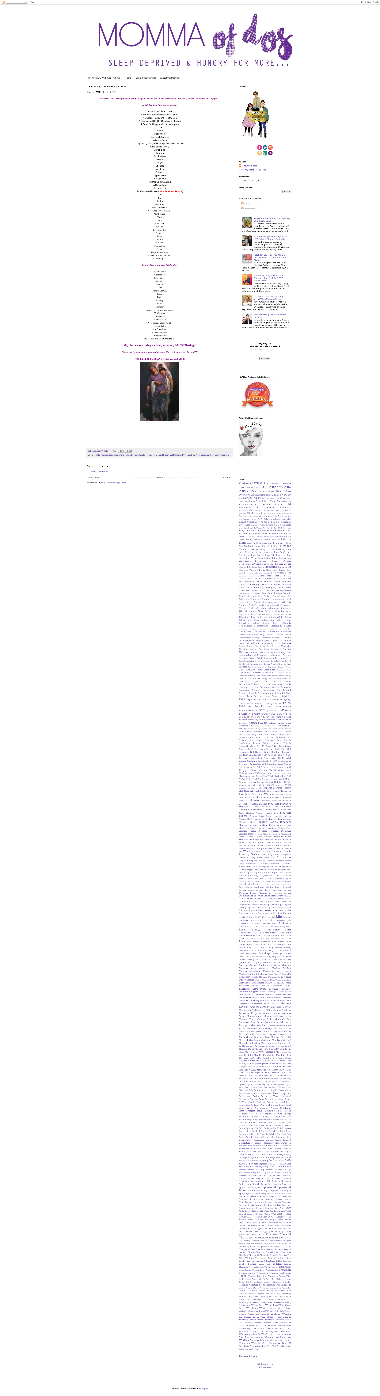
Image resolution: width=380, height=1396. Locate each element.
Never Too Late (265, 1061)
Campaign (259, 587)
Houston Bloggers (279, 803)
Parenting (279, 1093)
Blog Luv (280, 555)
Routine (270, 1149)
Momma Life (274, 1004)
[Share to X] (125, 451)
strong (288, 1199)
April (254, 519)
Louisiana (286, 938)
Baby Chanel (257, 528)
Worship (255, 1343)
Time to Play (273, 1258)
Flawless (275, 732)
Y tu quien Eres (257, 1346)
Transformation (247, 1273)
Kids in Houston (282, 875)
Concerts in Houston (280, 629)
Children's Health (247, 608)
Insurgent (280, 861)
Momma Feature (282, 994)
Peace (288, 1099)
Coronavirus (266, 638)
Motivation (252, 1040)
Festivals (264, 726)
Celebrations (244, 599)
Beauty (249, 540)
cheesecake (276, 599)
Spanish (277, 1184)
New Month (272, 1070)
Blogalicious (261, 561)
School (258, 1157)
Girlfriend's (132, 455)
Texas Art (256, 1223)
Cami (288, 581)
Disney (242, 673)
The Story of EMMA (278, 1247)
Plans (288, 1111)
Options (242, 1084)
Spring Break (266, 1194)
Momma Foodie (265, 998)
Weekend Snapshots (261, 1302)
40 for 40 (284, 498)
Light (274, 924)
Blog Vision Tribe (267, 558)
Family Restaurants (265, 717)
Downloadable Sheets (275, 676)
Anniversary (245, 519)
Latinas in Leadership (257, 899)
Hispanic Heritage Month (250, 788)
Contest (288, 635)
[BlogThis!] (122, 451)
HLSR (256, 791)
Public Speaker (246, 1128)
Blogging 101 (284, 567)
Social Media (278, 1181)
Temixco (287, 1220)
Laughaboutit (244, 905)
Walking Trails (267, 1297)
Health (281, 779)
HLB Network (246, 791)
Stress (279, 1199)
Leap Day (242, 908)
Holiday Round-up (281, 791)
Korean (249, 878)
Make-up (269, 948)
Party (261, 1099)
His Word (286, 785)
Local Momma (247, 935)
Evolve (267, 696)
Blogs (262, 570)
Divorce (266, 672)
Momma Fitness (247, 997)
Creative (243, 649)
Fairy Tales (277, 704)
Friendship (245, 746)
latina (247, 887)
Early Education (272, 681)
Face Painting (265, 703)
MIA (248, 977)
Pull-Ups (259, 1128)
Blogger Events (283, 564)
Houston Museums (263, 837)
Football (259, 737)
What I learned (267, 1308)
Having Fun (280, 776)
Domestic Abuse (284, 673)
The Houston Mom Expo (274, 1243)
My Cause (260, 1049)
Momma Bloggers (248, 991)
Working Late (283, 1337)
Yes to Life (281, 1346)
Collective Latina (249, 623)
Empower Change (249, 690)
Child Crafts (245, 602)
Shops (262, 1170)
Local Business (273, 930)
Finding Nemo (267, 729)
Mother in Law (284, 1034)
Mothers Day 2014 (281, 1037)
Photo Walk (245, 1108)
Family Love (284, 714)
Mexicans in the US (249, 974)
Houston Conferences (265, 809)
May (269, 956)
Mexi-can (286, 962)
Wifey (259, 1311)
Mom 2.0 (266, 980)
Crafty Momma (283, 643)
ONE (277, 1081)
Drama (241, 679)
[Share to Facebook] (128, 451)
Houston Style (273, 842)
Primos (269, 1120)
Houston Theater (255, 845)
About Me (275, 501)
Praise (282, 1116)
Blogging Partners (248, 570)
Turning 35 (256, 1279)
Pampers (258, 1090)
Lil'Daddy (164, 455)
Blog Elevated (244, 555)
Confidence (259, 632)
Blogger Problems (259, 567)
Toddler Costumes (283, 1261)
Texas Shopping (262, 1231)
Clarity (269, 614)
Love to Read (265, 942)
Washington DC (260, 1299)
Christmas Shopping (280, 608)
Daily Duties (286, 652)
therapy (243, 1252)
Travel (243, 1275)
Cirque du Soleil (247, 614)
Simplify (255, 1172)
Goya (241, 764)
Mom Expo (244, 983)
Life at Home (254, 920)
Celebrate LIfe (254, 596)
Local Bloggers (255, 930)
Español (281, 693)
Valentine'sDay (273, 1285)
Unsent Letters (272, 1282)
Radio (271, 1131)
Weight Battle (258, 1305)
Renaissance (245, 1140)
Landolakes (261, 884)
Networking (253, 1061)
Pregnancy (252, 1119)
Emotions (264, 687)
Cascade (242, 593)
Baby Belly (248, 528)
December (268, 658)
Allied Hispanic (255, 513)
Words (256, 1334)
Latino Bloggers (276, 899)
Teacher (280, 1214)
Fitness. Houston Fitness (258, 732)
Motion (242, 1040)
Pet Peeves (255, 1105)
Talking (267, 1214)
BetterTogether (245, 546)
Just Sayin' (272, 872)
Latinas (280, 896)
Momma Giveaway (249, 1000)
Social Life (265, 1181)
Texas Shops (277, 1231)
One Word (285, 1081)
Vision (253, 1290)
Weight (246, 1305)
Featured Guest (257, 722)
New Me (261, 1070)
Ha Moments (276, 770)
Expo (285, 699)
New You (243, 1073)
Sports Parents (253, 1193)
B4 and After (279, 525)
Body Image (279, 570)
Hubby (258, 848)
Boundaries (243, 576)
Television (264, 1220)
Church (252, 611)
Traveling (252, 1276)
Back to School (274, 530)
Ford (267, 737)
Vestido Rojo (275, 1288)
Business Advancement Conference (273, 579)
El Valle (287, 684)
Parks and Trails (249, 1096)
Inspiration (284, 857)
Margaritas (262, 950)
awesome (254, 525)
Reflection (265, 1137)
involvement (251, 863)
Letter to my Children (251, 910)
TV (263, 1279)
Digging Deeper (284, 667)
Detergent (280, 661)
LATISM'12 (285, 901)
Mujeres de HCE (249, 1046)
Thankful (272, 1234)
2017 (257, 491)
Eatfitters (287, 681)
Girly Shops (274, 755)
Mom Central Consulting (280, 980)
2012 (272, 487)
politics (251, 1114)
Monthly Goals (253, 1034)
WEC (288, 1299)
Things (251, 1252)
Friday (256, 743)
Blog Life (270, 555)
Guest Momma (259, 770)
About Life (262, 501)
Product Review (257, 1122)
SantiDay (278, 1154)
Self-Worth (252, 1164)
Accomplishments (249, 504)
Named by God (270, 1058)
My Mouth (277, 1055)
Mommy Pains (259, 1025)
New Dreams (263, 1066)
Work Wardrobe (276, 1334)
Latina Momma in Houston (266, 893)
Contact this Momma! (146, 78)
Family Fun (269, 714)
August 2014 (253, 522)
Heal (255, 779)
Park (288, 1093)
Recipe (254, 1137)
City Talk (261, 614)
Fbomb (271, 720)
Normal (265, 1076)
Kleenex (242, 878)
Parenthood (266, 1093)
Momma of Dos (264, 1010)
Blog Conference (282, 552)
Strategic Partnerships (251, 1199)
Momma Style (271, 1016)
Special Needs (246, 1187)
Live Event (274, 927)
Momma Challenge (267, 992)
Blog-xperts (245, 561)
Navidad (243, 1061)
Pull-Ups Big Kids (273, 1128)
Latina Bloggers (258, 887)
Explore (276, 696)
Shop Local (269, 1167)
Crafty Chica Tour (267, 643)
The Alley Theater (249, 1241)
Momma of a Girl (247, 1010)
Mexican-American (249, 971)
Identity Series (249, 854)
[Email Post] (114, 451)
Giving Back (256, 758)
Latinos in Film (265, 902)
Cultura (287, 649)
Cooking (255, 638)
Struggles (243, 1202)
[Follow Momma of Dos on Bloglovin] (251, 455)
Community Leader (280, 626)
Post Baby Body (255, 1117)
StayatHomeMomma (250, 1196)
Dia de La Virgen (268, 664)
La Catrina (248, 881)
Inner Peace (269, 858)
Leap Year (250, 908)
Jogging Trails (253, 870)
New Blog (282, 1064)
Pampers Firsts (285, 1090)
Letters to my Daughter (270, 913)
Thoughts (264, 1255)
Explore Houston (255, 699)
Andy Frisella (278, 516)
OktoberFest (269, 1081)
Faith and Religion (109, 455)
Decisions (280, 658)
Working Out (267, 1340)
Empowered (268, 690)
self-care (279, 1160)
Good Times (275, 761)
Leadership (263, 904)
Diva (249, 673)
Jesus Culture (258, 867)
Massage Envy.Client (247, 957)
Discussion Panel (283, 670)
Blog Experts (257, 555)
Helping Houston (255, 785)
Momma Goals (268, 1000)
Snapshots (260, 1178)
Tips (282, 1258)
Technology (279, 1217)
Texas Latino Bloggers (251, 1228)
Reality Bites (244, 1137)
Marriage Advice (282, 954)
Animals (287, 516)
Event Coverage (254, 696)
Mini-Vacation (247, 980)
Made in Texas (261, 945)
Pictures (260, 1111)
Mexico (264, 974)
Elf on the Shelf (252, 687)
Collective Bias (283, 620)
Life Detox (268, 920)
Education (244, 684)
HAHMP (251, 773)
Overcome (282, 1087)
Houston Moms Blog (263, 834)
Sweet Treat (280, 1208)
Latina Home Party (273, 890)
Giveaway (244, 758)
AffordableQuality (248, 510)
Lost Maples (275, 939)
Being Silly (278, 543)
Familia (287, 706)
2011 (97, 455)
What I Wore (284, 1308)
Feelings (272, 723)
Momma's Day (283, 1019)
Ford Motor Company (262, 740)
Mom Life (281, 983)
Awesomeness (266, 525)
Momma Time (247, 1019)
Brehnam (242, 579)
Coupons (273, 640)
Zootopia (255, 1349)
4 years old (275, 498)
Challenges (255, 599)
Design (258, 661)
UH (274, 1279)
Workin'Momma (264, 1337)
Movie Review (252, 1043)
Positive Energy (282, 1114)
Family (122, 455)
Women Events (273, 1319)
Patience (281, 1099)
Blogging (271, 566)
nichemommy (273, 1073)
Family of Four (246, 717)
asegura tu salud (284, 519)
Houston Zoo (249, 848)
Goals (142, 455)
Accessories (286, 501)
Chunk (243, 611)
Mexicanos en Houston (277, 971)
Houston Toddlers (273, 845)
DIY (274, 673)
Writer (264, 1343)
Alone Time (278, 513)
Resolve (257, 1143)
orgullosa (280, 1084)
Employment (275, 687)
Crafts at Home (251, 643)
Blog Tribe (251, 558)
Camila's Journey (281, 584)
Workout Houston (283, 1340)
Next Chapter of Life (258, 1073)
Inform (260, 858)
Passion (269, 1099)
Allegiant (242, 513)
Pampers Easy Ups (270, 1090)
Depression (248, 661)
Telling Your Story (276, 1220)
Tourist (248, 1270)
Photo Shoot (285, 1105)
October (243, 1081)
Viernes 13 (243, 1291)
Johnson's (263, 870)
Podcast (243, 1114)
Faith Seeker (274, 706)
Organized (271, 1084)
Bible (264, 546)
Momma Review (272, 1013)
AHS (289, 510)
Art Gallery (265, 519)
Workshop (244, 1343)
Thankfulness (260, 1238)
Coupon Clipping (262, 640)
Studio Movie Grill (256, 1202)
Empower (286, 687)
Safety (242, 1152)
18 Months (255, 488)
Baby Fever (276, 528)
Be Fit (264, 534)
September (264, 1164)
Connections (273, 632)
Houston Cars (270, 807)
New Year (285, 1069)
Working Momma (249, 1340)
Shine (242, 1167)
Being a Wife (254, 543)
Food (259, 734)
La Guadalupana (269, 881)
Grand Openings (284, 764)
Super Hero (286, 1205)
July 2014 (258, 873)
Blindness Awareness (264, 552)
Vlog (278, 1294)
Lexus (251, 917)
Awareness (244, 525)
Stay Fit (287, 1193)
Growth (279, 767)
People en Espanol (265, 1102)
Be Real (252, 536)
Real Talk (286, 1134)
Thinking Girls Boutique (278, 1252)
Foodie (250, 737)
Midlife (255, 977)
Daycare (287, 655)
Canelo (247, 590)
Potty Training (270, 1116)
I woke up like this (281, 851)
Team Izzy (250, 1217)
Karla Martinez (285, 873)
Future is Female (246, 749)
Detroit (287, 661)
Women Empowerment (251, 1319)
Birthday (285, 545)
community (262, 626)
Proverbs (269, 1125)
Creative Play (256, 649)
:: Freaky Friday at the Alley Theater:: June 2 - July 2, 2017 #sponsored (268, 278)
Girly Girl (262, 755)
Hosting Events (276, 798)
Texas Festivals (283, 1225)
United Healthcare (254, 1282)
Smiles (250, 1178)
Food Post (281, 734)
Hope (259, 797)
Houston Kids (246, 822)
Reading (277, 1134)
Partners (254, 1099)
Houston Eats (271, 813)
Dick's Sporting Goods (257, 667)
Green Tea (251, 767)
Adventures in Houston (256, 507)
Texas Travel (257, 1234)
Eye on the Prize (251, 704)
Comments (249, 208)
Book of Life (252, 573)
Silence (247, 1173)
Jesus (249, 866)
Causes (242, 596)
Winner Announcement (258, 1314)
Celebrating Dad (284, 596)
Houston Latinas (248, 825)
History (287, 788)
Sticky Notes (268, 1196)
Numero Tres (276, 1079)
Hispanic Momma (272, 788)
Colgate (257, 620)
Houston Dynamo (254, 813)
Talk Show (259, 1214)
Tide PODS (243, 1258)
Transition (262, 1273)
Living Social (285, 927)
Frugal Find (255, 746)
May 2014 (277, 956)
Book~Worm (277, 573)
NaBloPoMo (255, 1058)
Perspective (244, 1105)
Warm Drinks (245, 1299)
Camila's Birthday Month (254, 584)
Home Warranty (266, 794)
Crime (266, 649)
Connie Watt (245, 635)
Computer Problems (248, 629)
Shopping (242, 1170)
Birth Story (273, 546)
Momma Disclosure (247, 995)
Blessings (249, 552)
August (242, 522)
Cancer (281, 587)
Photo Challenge (269, 1105)
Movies (265, 1043)
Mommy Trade (275, 1026)
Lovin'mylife (245, 944)
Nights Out (285, 1073)
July (251, 873)
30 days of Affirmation (258, 495)
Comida (287, 623)
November (264, 1078)
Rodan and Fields (284, 1146)
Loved (288, 942)
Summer (286, 1202)
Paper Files (255, 1093)
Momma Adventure (261, 986)
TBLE (273, 1214)
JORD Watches (274, 870)
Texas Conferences (249, 1225)
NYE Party (287, 1079)
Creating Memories (281, 646)
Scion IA (279, 1157)
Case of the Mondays (272, 593)
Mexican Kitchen (273, 965)
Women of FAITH (256, 1325)
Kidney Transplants (260, 875)
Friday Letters (272, 743)
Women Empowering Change (274, 1317)
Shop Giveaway (254, 1167)
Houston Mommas (280, 831)
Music (251, 1049)
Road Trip (271, 1145)
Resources (268, 1143)
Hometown (279, 794)
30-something (248, 497)
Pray (288, 1116)
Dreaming (262, 678)
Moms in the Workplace (263, 1028)
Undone (280, 1279)
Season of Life (245, 1161)
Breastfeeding (285, 576)
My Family (281, 1049)
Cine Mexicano (283, 611)
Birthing (280, 549)
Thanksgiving (276, 1238)
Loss (261, 938)
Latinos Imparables (249, 901)
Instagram (270, 861)
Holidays (150, 455)
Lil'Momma (175, 455)
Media (274, 960)
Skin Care (281, 1175)
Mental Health (271, 962)
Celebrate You (270, 596)
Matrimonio (261, 957)
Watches (272, 1299)
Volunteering (245, 1296)
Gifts (265, 752)
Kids (271, 875)
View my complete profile (252, 170)
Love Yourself (278, 941)
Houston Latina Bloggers (273, 821)
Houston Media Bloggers (253, 831)
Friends (287, 743)
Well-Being (252, 1308)
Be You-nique (270, 536)
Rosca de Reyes (260, 1149)
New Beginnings (255, 1063)
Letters (267, 910)
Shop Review (283, 1166)
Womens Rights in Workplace (258, 1331)
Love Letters (252, 941)
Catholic (287, 593)
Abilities (250, 501)
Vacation (243, 1285)
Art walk (273, 519)
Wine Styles (275, 1311)
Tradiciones (271, 1270)
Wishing (275, 1314)
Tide (289, 1255)
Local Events (270, 933)
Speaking (286, 1184)
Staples (275, 1193)
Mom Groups (271, 983)
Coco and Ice (277, 617)
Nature (288, 1058)
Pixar (276, 1111)
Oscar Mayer (258, 1087)
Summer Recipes (263, 1205)
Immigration (286, 855)
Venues (242, 1288)
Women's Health (263, 1328)
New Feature (278, 1066)
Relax (289, 1137)
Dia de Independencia (248, 664)
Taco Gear (269, 1211)
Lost (267, 938)
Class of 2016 (279, 614)
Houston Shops (273, 840)
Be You (260, 536)
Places (281, 1111)
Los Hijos (254, 939)
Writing (282, 1343)
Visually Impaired (256, 1294)
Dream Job (250, 678)
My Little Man (251, 1055)
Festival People (254, 726)
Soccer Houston (283, 1178)
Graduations (272, 764)
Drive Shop (244, 681)
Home (128, 78)
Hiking (277, 785)
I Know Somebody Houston (260, 851)
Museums (243, 1049)
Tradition (224, 455)
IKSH (263, 855)
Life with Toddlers (260, 924)
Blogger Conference (263, 564)
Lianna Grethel (268, 917)
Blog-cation (285, 558)
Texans (241, 1223)
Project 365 (285, 1122)
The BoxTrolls (262, 1241)
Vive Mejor (270, 1294)
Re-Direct (252, 1134)
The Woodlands (264, 1249)
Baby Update (245, 530)
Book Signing (264, 573)
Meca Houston (263, 959)
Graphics (243, 767)
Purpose (286, 1128)
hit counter (265, 1367)
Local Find (285, 933)
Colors (266, 623)
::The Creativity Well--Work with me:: (104, 78)
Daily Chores (275, 652)
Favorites (263, 720)
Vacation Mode (257, 1285)
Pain (251, 1090)
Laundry (254, 905)
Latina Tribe (270, 896)
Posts (246, 203)
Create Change (246, 646)
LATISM (275, 902)
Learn (257, 907)
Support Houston (265, 1208)
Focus (242, 734)
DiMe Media (245, 670)
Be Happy (282, 534)
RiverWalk (261, 1146)
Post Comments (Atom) (113, 482)
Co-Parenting (263, 617)
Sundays (277, 1205)
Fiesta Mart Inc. (283, 726)
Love (242, 941)
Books (288, 573)
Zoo (250, 1349)
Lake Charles (249, 884)
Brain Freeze (254, 576)
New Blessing (202, 455)
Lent (288, 907)
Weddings (244, 1302)
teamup (258, 1217)
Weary (281, 1299)
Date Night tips (266, 655)
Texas (248, 1222)
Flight (282, 732)
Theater (277, 1249)
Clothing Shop (247, 617)
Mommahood (271, 1022)
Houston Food (260, 819)
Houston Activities (271, 800)
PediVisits (243, 1102)
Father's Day (253, 720)
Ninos (241, 1076)
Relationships (278, 1137)
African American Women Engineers (272, 510)
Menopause (256, 963)
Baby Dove (267, 528)
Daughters (277, 655)
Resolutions (245, 1143)
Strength (270, 1199)
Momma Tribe (265, 1019)
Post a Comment (99, 471)
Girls (254, 755)
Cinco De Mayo (266, 611)
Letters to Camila (248, 913)
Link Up (257, 926)
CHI (289, 599)
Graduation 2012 (258, 764)
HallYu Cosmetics (274, 773)
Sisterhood (245, 1175)
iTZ (282, 863)
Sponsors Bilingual (260, 1190)
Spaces (270, 1184)
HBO (289, 776)
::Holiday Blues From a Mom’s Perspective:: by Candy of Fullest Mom (271, 257)
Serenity (273, 1164)
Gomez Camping (248, 761)
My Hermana (251, 1052)
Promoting (243, 1125)
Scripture (287, 1157)
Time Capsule (261, 1258)
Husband (285, 848)
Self (271, 1160)
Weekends (278, 1302)
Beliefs (288, 543)
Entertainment (269, 693)
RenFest (287, 1140)
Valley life (286, 1285)
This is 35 (254, 1255)
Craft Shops (284, 640)
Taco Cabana (258, 1211)
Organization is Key (255, 1084)
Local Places (263, 935)
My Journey (281, 1052)
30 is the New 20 (280, 494)
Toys (262, 1270)
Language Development (276, 884)
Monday (243, 1031)
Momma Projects (250, 1013)
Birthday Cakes (246, 549)
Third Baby (243, 1255)
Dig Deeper (272, 667)
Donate (258, 676)
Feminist (243, 726)
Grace (247, 764)
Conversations (245, 638)
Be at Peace (255, 534)
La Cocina (258, 881)
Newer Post (93, 477)
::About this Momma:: (170, 78)
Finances (244, 728)
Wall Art (278, 1297)
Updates (287, 1282)
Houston (255, 800)
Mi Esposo (283, 974)
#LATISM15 (272, 484)
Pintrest (269, 1111)
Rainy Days (285, 1131)
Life (157, 455)
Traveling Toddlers (267, 1276)
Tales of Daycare (246, 1214)
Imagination (273, 854)
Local (242, 929)
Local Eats (257, 933)
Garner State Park (276, 749)
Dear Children (250, 658)
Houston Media (284, 828)
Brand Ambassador (269, 576)
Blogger (275, 561)
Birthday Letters (265, 549)
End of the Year (254, 693)
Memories (244, 962)
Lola (247, 939)
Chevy (283, 599)
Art (259, 519)
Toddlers (277, 1264)
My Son (287, 1055)
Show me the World (274, 1170)
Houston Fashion (282, 816)
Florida (288, 732)
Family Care (275, 711)
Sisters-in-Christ (260, 1175)
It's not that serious (272, 864)
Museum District (283, 1046)
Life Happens (281, 920)
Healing (273, 779)
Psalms (288, 1125)
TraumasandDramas (281, 1273)
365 (259, 498)
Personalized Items (282, 1102)
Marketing (251, 954)
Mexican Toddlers (281, 968)
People (251, 1102)
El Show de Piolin (274, 684)
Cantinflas (270, 590)
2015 (242, 491)
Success (268, 1202)
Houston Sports (255, 842)
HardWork (267, 776)
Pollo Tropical (264, 1114)
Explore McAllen (273, 699)
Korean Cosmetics (274, 878)
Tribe (241, 1279)
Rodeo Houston (246, 1149)
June (264, 872)
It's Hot (261, 864)
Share (288, 1164)
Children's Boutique (282, 605)
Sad (289, 1149)
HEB (284, 782)
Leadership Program (280, 904)
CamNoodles (246, 587)
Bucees (251, 579)
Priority (276, 1120)
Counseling (277, 638)
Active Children (273, 504)
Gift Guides (256, 752)
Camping (271, 587)
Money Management (273, 1031)
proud (263, 1125)
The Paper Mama (263, 1247)
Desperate (266, 661)
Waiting (256, 1297)
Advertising (285, 507)
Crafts (241, 643)
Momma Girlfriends (282, 998)
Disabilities (269, 670)
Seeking (263, 1160)
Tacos (288, 1211)
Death (259, 658)
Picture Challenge (280, 1108)
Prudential (279, 1125)
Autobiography (283, 522)
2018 (262, 491)
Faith (287, 703)
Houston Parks (282, 836)
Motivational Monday (269, 1040)
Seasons (255, 1161)
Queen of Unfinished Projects (253, 1131)
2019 (267, 491)
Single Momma (283, 1172)
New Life (214, 455)
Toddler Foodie (264, 1264)
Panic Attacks (244, 1093)
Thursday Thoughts (278, 1255)
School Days (269, 1157)
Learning (265, 907)
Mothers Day (261, 1037)
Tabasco (248, 1211)
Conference (245, 631)
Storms (278, 1196)
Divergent (256, 673)
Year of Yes (271, 1346)
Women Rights (245, 1329)
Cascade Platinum (253, 593)
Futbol (268, 746)
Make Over (259, 948)
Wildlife (266, 1311)
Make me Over (284, 945)
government (286, 761)
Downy (288, 676)
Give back (286, 755)
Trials (288, 1276)
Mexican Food (256, 965)
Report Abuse (248, 1356)
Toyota (255, 1270)
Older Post (226, 477)
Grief (259, 767)
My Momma (265, 1055)
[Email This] (119, 451)
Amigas (268, 516)
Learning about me (277, 908)
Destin (273, 661)
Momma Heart (246, 1004)
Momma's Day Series (251, 1022)
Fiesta (271, 726)
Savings (251, 1157)
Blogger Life (245, 567)
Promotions (254, 1125)
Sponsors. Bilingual (281, 1190)
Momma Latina (261, 1004)
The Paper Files (249, 1247)
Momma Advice (282, 986)
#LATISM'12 (257, 483)
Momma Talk (285, 1016)
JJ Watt (242, 870)
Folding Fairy (250, 735)
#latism (244, 483)
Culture (244, 652)
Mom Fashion (258, 983)
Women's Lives (282, 1328)
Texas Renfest (246, 1231)
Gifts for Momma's (280, 752)
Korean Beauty (259, 878)
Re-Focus (260, 1134)
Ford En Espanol (278, 738)
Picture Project (247, 1111)
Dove (264, 676)
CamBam (279, 581)
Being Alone (267, 543)
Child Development (265, 602)
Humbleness (268, 848)
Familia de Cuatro (248, 711)
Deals (241, 658)
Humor (277, 848)
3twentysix (266, 498)
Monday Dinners (255, 1031)
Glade (267, 758)
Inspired (243, 860)
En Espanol (284, 690)
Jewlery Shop (284, 867)
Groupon (266, 767)
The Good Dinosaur (253, 1244)
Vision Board (266, 1291)
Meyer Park (273, 974)
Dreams (271, 678)
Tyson (268, 1279)
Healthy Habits (273, 782)
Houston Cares (248, 806)
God (288, 757)
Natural (281, 1058)
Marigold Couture (276, 950)
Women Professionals (279, 1326)
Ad (289, 504)
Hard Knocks (256, 776)
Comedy (276, 623)
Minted (258, 980)
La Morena (281, 881)
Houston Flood (245, 819)
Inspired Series (257, 860)
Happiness (244, 776)
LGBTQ (258, 917)
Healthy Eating (256, 782)
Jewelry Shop (270, 867)
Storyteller (287, 1196)
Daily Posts (243, 655)
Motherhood (246, 1037)
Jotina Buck (286, 870)
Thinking (260, 1252)
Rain (276, 1131)
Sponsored (269, 1187)
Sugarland (277, 1202)
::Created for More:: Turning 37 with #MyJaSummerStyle (270, 297)
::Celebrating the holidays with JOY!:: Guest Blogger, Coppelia (270, 237)
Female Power (284, 723)
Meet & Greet (284, 959)
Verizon (266, 1288)
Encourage (243, 693)
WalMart (287, 1297)
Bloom (268, 570)
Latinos (288, 899)
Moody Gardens (269, 1034)
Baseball (243, 534)
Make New (245, 947)
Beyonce (256, 546)
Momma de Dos (284, 992)
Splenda (258, 1187)
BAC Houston (259, 531)
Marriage (264, 953)
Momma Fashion (264, 995)
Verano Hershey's (254, 1288)
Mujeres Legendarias (266, 1046)
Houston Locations (266, 828)
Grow (273, 767)
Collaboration (267, 620)
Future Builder (285, 746)
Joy (247, 872)
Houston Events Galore (260, 816)
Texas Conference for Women (276, 1223)
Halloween (260, 773)
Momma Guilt (284, 1000)
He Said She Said (245, 779)
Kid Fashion (245, 875)
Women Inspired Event (265, 1323)
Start (281, 1194)
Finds (275, 729)
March (252, 950)
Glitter (274, 758)
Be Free (272, 534)
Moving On (275, 1043)
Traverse (282, 1276)
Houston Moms (246, 834)
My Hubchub (188, 455)
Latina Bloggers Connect (279, 887)
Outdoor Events (271, 1087)
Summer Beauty (246, 1205)
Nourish (254, 1078)
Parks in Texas (270, 1096)
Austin (264, 522)
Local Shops (277, 935)
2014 (287, 487)
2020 (272, 491)
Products (272, 1122)
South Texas (260, 1184)
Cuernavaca (276, 649)
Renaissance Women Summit (267, 1140)
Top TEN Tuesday (271, 1267)
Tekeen (256, 1220)
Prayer (242, 1119)
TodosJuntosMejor (256, 1267)
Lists (266, 926)
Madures (273, 945)
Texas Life (270, 1228)
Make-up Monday (283, 948)
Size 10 (273, 1175)
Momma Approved (252, 988)
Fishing (281, 729)
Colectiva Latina (245, 620)
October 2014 (256, 1081)
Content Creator (274, 634)
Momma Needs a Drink (279, 1007)
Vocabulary (286, 1294)
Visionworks (280, 1291)
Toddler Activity (247, 1261)
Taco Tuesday (279, 1211)
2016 (250, 491)
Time (251, 1258)
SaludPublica (258, 1152)
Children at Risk (266, 605)
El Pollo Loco (258, 684)
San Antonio (272, 1152)
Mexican (243, 965)
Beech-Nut (275, 540)
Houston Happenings (279, 819)
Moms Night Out (284, 1029)
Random (243, 1134)
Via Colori (286, 1288)
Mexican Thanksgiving (260, 968)
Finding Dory (255, 729)
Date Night (254, 655)
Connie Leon (249, 166)
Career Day (278, 590)
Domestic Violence (247, 676)
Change (266, 599)
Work (264, 1334)
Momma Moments (256, 1007)
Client (288, 614)
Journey (242, 873)
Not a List (274, 1076)
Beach (278, 536)
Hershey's (269, 785)
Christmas (261, 608)
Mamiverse (243, 950)
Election (242, 687)
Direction (257, 670)
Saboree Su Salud (280, 1149)
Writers (272, 1343)
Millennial (263, 977)
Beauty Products (261, 540)
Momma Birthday (280, 989)
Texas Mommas (284, 1228)
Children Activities (248, 605)
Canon (253, 590)
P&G (246, 1090)
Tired (288, 1258)
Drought (254, 681)
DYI (261, 681)
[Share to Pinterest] (130, 451)
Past (275, 1099)
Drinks (287, 678)
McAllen (286, 956)
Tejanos (250, 1220)
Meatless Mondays (247, 960)
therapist (286, 1249)
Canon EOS (260, 590)
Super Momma (247, 1208)
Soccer (270, 1178)
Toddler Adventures (265, 1261)
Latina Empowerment (251, 890)
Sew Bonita (281, 1164)
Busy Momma (264, 581)
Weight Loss (271, 1305)
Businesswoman (247, 581)
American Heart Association (251, 516)
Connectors (286, 632)
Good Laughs (263, 761)
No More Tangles (253, 1076)
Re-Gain (269, 1134)
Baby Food (287, 528)
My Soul (243, 1058)
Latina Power (256, 896)
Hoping (266, 798)
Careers (287, 590)
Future (275, 746)
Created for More (262, 646)
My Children (270, 1049)
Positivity (243, 1116)
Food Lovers (269, 734)
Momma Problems (282, 1010)
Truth (248, 1279)
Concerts (263, 629)
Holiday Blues (265, 791)
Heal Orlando (262, 779)
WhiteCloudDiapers (247, 1311)
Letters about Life (281, 910)
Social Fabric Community (249, 1181)
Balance (287, 531)
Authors (271, 522)
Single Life (267, 1172)
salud (249, 1152)
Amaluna (287, 513)
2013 (280, 487)
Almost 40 (268, 513)
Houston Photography (251, 839)
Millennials (272, 977)
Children (285, 602)
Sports (242, 1193)
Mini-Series (284, 977)
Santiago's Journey (264, 1154)
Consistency (258, 634)
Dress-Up (280, 679)
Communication (247, 626)
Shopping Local (253, 1170)
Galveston (260, 749)
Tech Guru (268, 1217)
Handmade (286, 773)
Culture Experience (259, 652)
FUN (263, 746)
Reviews (252, 1145)
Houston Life (265, 825)
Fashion (243, 719)
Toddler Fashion (247, 1264)
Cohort (288, 617)
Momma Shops (255, 1016)
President (262, 1120)
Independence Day (247, 858)
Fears (277, 720)
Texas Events (267, 1225)
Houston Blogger (258, 804)
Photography (261, 1108)
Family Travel (283, 717)
